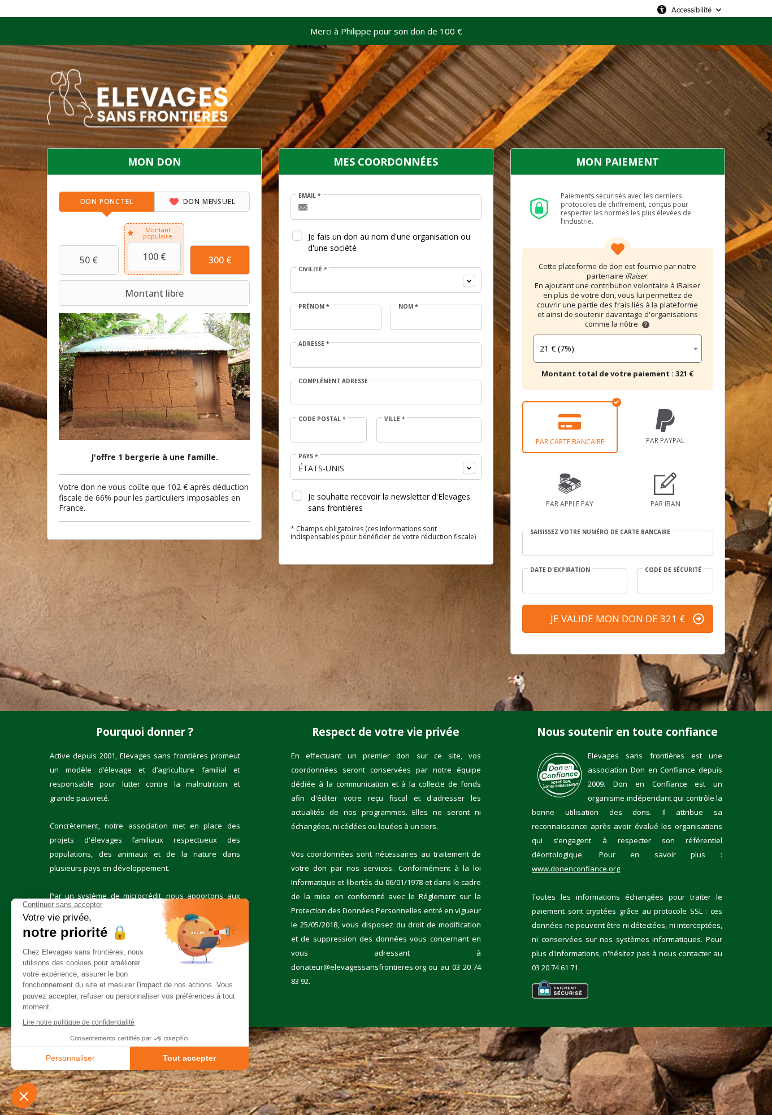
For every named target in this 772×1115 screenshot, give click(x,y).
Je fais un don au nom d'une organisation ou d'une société (389, 242)
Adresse (313, 343)
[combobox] (386, 280)
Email (309, 195)
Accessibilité (691, 10)
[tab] (106, 202)
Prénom (313, 306)
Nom (408, 306)
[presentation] (106, 201)
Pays (308, 456)
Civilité (312, 269)
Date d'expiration (560, 569)
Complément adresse (333, 381)
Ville (394, 418)
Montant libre (154, 293)
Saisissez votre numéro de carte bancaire (600, 531)
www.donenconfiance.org (576, 869)
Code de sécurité (673, 569)
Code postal (321, 418)
